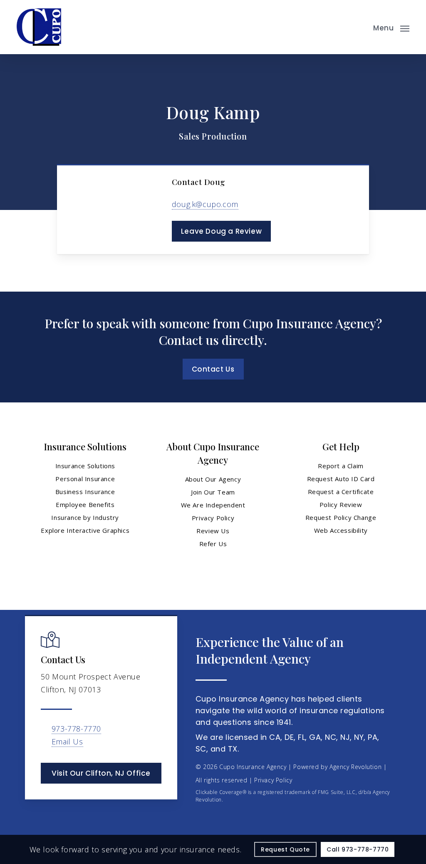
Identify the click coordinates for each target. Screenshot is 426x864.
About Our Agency (213, 479)
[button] (391, 27)
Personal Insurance (85, 478)
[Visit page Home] (39, 27)
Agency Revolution (355, 767)
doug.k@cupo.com (205, 204)
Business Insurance (85, 491)
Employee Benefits (85, 504)
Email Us (67, 742)
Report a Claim (340, 466)
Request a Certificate (341, 491)
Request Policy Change (340, 517)
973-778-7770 (76, 729)
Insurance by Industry (85, 517)
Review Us (212, 531)
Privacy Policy (213, 518)
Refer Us (213, 543)
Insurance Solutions (85, 466)
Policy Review (341, 504)
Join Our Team (213, 492)
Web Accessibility (341, 530)
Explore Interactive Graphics (85, 530)
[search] (359, 27)
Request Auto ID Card (341, 478)
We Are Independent (213, 505)
